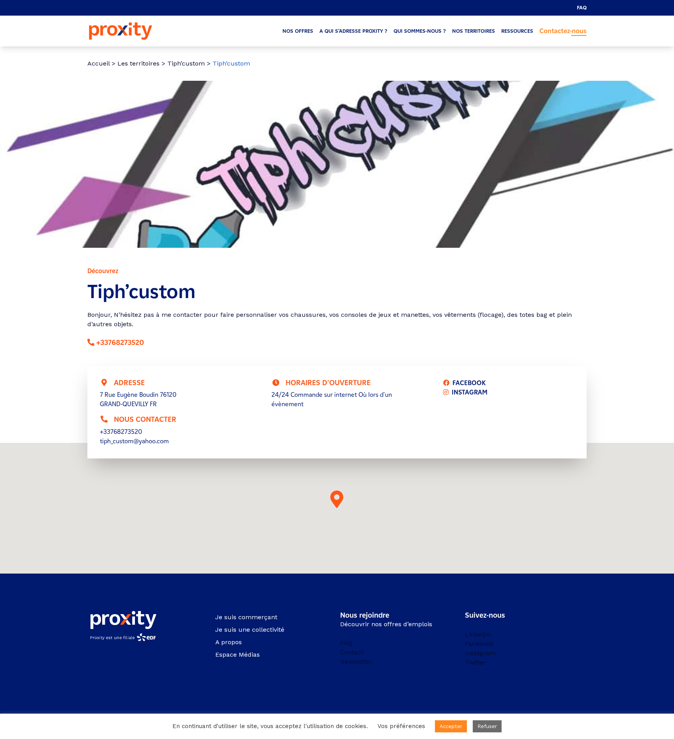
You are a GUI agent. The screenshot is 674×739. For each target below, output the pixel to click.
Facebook (479, 643)
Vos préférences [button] (401, 726)
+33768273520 (120, 342)
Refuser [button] (487, 726)
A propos (228, 642)
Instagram (480, 653)
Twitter (475, 662)
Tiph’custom (186, 63)
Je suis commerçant (246, 617)
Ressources (517, 31)
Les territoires (138, 63)
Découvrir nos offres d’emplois (386, 624)
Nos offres (297, 31)
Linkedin (478, 634)
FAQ (582, 8)
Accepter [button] (451, 726)
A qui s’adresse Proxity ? (353, 31)
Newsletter (356, 661)
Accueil (98, 63)
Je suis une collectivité (249, 629)
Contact (352, 652)
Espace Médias (237, 654)
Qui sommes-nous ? (420, 31)
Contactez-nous (563, 31)
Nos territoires (473, 31)
